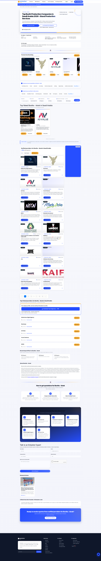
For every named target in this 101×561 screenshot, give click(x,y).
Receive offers (61, 543)
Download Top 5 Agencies (49, 25)
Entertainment (45, 93)
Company (43, 1)
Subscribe (39, 551)
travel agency (55, 93)
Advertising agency (39, 93)
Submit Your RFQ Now (51, 517)
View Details (25, 175)
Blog (46, 543)
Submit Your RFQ (31, 25)
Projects (46, 546)
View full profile (29, 326)
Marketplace (37, 1)
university (60, 93)
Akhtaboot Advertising (48, 259)
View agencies (30, 4)
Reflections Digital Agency (27, 71)
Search (77, 100)
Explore (60, 541)
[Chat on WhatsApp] (98, 554)
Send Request (35, 471)
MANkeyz (45, 235)
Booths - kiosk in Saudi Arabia (32, 6)
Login (72, 1)
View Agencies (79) (26, 29)
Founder (46, 548)
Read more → (23, 495)
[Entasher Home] (22, 2)
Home (21, 6)
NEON (79, 71)
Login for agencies (76, 543)
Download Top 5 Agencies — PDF (51, 308)
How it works (61, 540)
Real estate (23, 93)
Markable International (48, 213)
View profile (30, 133)
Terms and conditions (48, 552)
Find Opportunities (58, 1)
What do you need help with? (24, 459)
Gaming (46, 549)
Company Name (22, 454)
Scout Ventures (67, 71)
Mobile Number (53, 454)
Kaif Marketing (46, 281)
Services (31, 1)
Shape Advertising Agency (26, 281)
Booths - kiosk (24, 6)
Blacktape (38, 71)
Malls (50, 93)
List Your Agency (51, 1)
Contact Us (47, 541)
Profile (30, 74)
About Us (46, 540)
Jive (22, 259)
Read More (76, 86)
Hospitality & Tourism (30, 93)
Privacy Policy (47, 551)
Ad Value (51, 71)
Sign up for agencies (76, 541)
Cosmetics (65, 93)
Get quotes (77, 55)
